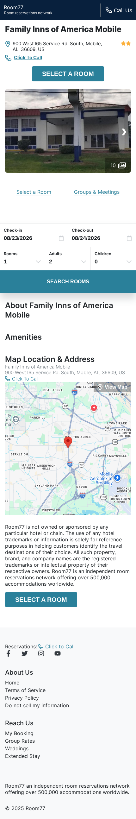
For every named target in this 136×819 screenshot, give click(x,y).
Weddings (16, 748)
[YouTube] (57, 654)
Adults (55, 253)
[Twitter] (25, 654)
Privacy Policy (22, 698)
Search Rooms (68, 281)
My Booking (19, 733)
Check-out (82, 230)
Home (12, 682)
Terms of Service (25, 690)
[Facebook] (8, 654)
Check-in (13, 230)
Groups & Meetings (97, 192)
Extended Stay (22, 756)
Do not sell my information (37, 705)
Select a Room (68, 73)
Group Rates (20, 741)
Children (103, 253)
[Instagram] (41, 654)
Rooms (10, 253)
